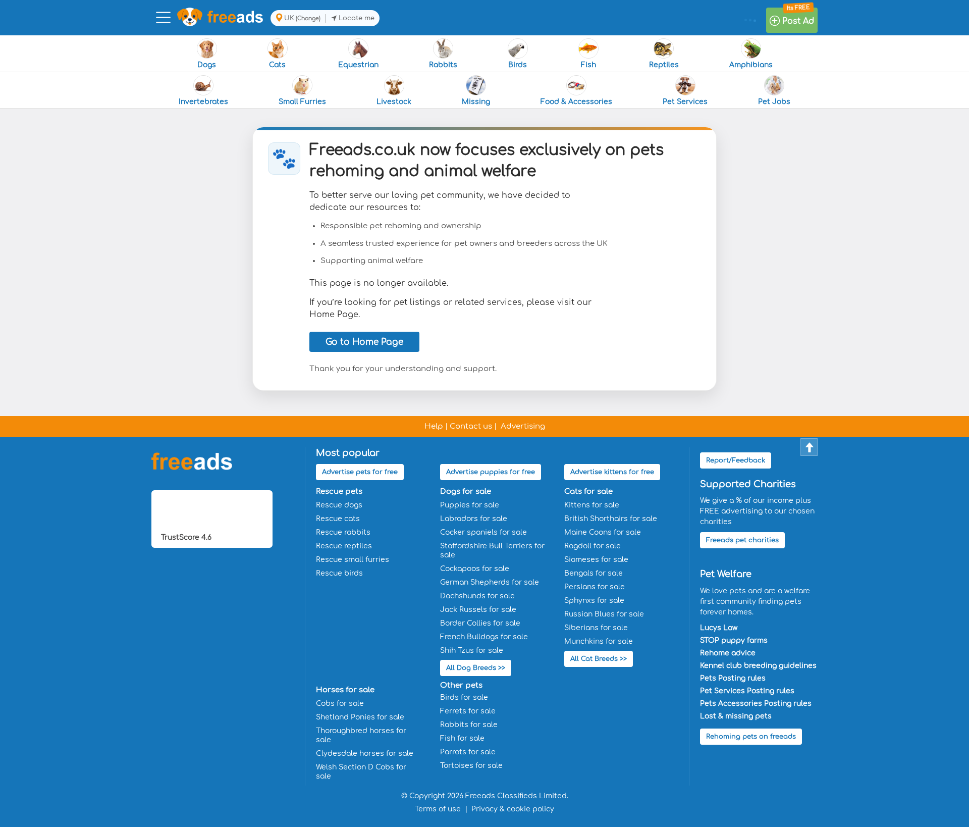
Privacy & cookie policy (512, 809)
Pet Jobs (774, 102)
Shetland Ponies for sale (360, 717)
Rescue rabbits (343, 532)
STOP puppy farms (734, 640)
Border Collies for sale (480, 623)
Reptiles (664, 65)
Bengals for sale (593, 573)
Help (433, 426)
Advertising (523, 426)
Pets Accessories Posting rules (756, 703)
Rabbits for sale (469, 725)
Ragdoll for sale (592, 546)
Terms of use (438, 809)
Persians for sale (594, 587)
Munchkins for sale (598, 641)
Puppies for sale (469, 505)
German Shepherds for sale (489, 582)
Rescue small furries (352, 559)
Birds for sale (464, 697)
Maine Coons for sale (602, 532)
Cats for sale (588, 491)
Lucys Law (718, 628)
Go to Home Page (364, 342)
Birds (517, 65)
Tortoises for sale (471, 765)
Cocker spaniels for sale (483, 532)
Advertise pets (360, 472)
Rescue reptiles (344, 546)
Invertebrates (203, 102)
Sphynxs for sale (594, 600)
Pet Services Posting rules (747, 691)
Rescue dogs (339, 505)
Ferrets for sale (468, 711)
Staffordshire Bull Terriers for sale (492, 550)
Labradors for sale (473, 519)
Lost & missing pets (736, 716)
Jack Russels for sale (478, 609)
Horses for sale (345, 690)
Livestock (393, 102)
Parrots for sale (468, 752)
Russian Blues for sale (604, 614)
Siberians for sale (596, 628)
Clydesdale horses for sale (364, 753)
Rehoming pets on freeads (751, 736)
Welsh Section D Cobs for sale (361, 771)
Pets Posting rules (733, 678)
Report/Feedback (735, 460)
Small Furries (302, 102)
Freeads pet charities (742, 540)
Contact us (471, 426)
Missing (476, 102)
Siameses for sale (596, 559)
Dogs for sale (465, 491)
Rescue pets (339, 491)
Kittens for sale (591, 505)
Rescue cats (338, 519)
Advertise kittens (612, 472)
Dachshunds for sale (477, 596)
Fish (588, 65)
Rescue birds (339, 573)
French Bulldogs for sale (484, 637)
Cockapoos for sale (474, 569)
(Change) (308, 18)
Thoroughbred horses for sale (361, 735)
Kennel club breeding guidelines (758, 665)
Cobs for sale (340, 703)
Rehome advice (728, 653)
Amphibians (751, 65)
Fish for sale (462, 738)
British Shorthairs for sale (610, 519)
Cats (277, 65)
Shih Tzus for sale (471, 650)
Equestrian (358, 65)
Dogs (206, 65)
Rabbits (443, 65)
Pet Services (685, 102)
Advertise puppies (490, 472)
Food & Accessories (576, 102)
